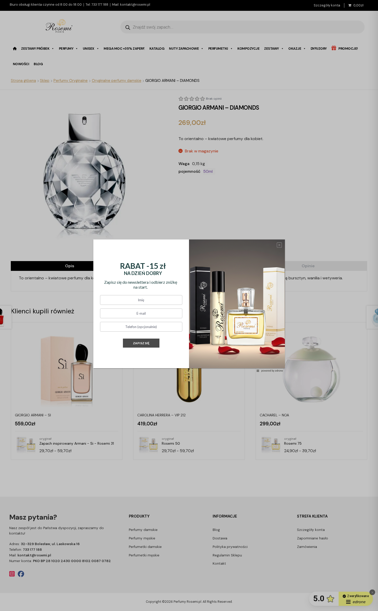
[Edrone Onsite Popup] (189, 305)
